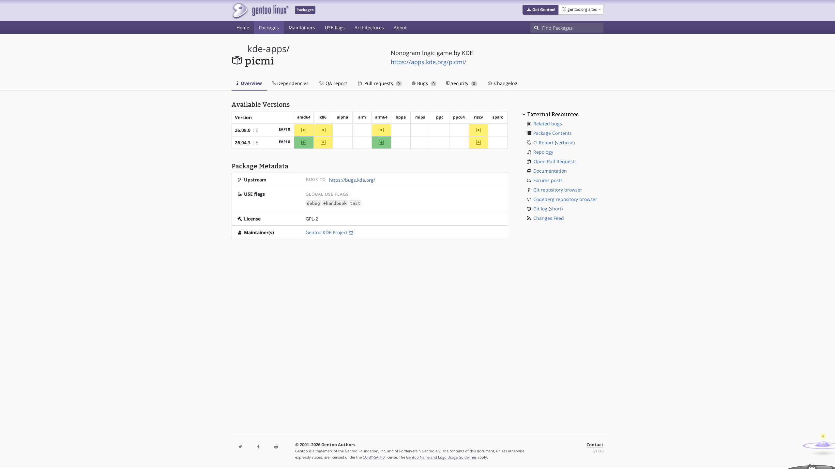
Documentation (550, 171)
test (355, 203)
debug (313, 203)
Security (462, 83)
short (555, 209)
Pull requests (381, 83)
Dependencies (292, 83)
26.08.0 (242, 130)
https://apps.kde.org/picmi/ (428, 62)
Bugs (425, 83)
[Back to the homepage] (260, 10)
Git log (540, 209)
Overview (250, 83)
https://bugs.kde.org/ (352, 180)
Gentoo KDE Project (327, 232)
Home (242, 27)
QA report (335, 83)
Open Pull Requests (555, 161)
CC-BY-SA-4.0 (374, 457)
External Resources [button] (553, 114)
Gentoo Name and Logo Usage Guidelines (441, 457)
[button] (541, 10)
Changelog (505, 83)
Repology (543, 152)
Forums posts (548, 180)
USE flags (335, 27)
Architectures (369, 27)
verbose (564, 142)
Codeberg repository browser (565, 199)
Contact (594, 445)
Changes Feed (548, 218)
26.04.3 (242, 142)
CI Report (543, 142)
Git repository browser (557, 190)
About (400, 27)
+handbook (335, 203)
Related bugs (547, 124)
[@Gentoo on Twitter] (240, 447)
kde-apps (266, 49)
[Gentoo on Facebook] (258, 447)
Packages (269, 27)
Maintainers (302, 27)
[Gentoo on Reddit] (276, 447)
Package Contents (552, 133)
